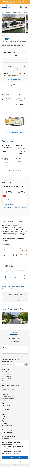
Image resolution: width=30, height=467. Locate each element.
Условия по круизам (8, 396)
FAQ (3, 403)
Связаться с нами (16, 344)
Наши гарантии (6, 376)
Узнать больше (15, 453)
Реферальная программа (9, 381)
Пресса (4, 387)
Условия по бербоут (8, 398)
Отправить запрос (16, 80)
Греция (4, 412)
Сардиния (5, 421)
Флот (3, 427)
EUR (6, 348)
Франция (4, 423)
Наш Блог (5, 401)
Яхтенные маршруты (8, 430)
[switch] (15, 84)
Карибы (4, 418)
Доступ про (5, 438)
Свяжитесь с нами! (20, 207)
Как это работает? (7, 374)
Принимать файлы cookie (15, 457)
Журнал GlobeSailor (8, 390)
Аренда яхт (7, 12)
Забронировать (9, 204)
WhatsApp (16, 341)
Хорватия (4, 414)
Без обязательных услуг (11, 75)
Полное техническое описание (14, 132)
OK (26, 364)
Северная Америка (17, 12)
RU (6, 352)
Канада (25, 12)
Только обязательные (15, 461)
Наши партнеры (7, 378)
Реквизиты (5, 394)
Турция (4, 416)
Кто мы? (4, 372)
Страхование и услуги (8, 383)
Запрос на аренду (7, 432)
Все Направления (7, 425)
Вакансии (5, 392)
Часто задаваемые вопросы (10, 385)
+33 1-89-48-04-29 (16, 338)
